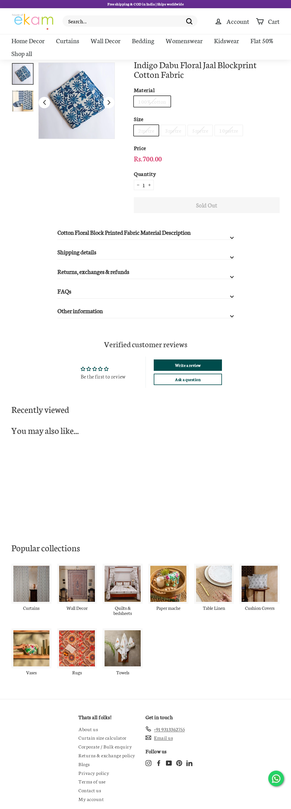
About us (88, 728)
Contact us (89, 790)
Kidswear (226, 40)
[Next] (109, 102)
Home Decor (28, 40)
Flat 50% (261, 40)
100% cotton (152, 101)
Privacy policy (93, 772)
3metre (173, 130)
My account (91, 798)
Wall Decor (105, 40)
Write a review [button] (188, 365)
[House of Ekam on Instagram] (148, 762)
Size (138, 118)
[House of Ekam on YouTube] (169, 762)
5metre (200, 130)
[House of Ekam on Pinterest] (179, 762)
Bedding (143, 40)
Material (144, 89)
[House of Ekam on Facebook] (159, 762)
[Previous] (44, 102)
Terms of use (91, 781)
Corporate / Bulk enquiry (105, 746)
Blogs (84, 763)
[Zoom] (77, 101)
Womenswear (184, 40)
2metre (146, 130)
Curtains (67, 40)
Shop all (21, 53)
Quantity (145, 173)
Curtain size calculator (102, 737)
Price (140, 147)
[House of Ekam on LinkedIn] (189, 762)
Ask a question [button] (188, 379)
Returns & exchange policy (106, 755)
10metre (228, 130)
